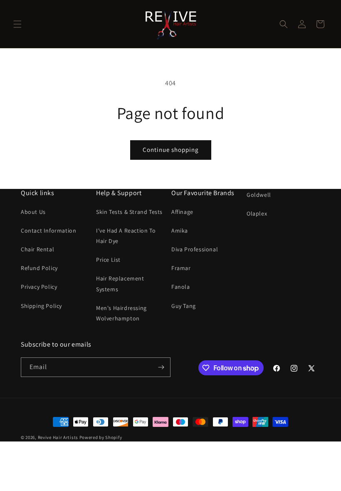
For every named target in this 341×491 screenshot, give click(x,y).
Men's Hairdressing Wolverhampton (121, 313)
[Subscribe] (161, 367)
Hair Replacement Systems (120, 284)
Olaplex (257, 213)
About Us (33, 212)
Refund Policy (39, 268)
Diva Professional (194, 249)
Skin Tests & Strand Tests (129, 212)
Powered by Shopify (100, 437)
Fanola (180, 286)
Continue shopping (171, 150)
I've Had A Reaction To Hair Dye (126, 236)
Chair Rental (37, 249)
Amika (179, 230)
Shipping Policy (41, 306)
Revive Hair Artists (58, 437)
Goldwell (259, 194)
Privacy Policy (39, 286)
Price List (108, 259)
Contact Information (48, 230)
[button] (17, 24)
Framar (181, 268)
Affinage (182, 212)
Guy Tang (183, 306)
